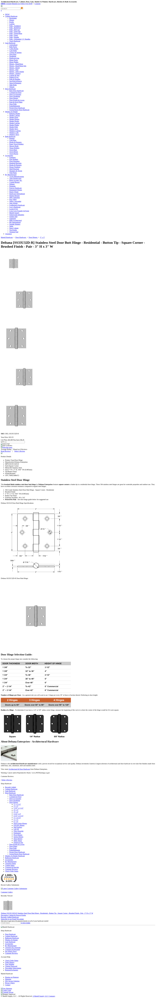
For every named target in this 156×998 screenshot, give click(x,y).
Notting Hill (13, 217)
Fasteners (12, 157)
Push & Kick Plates (15, 102)
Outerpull (12, 218)
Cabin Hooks (13, 49)
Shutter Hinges (14, 119)
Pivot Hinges (18, 835)
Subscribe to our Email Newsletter (12, 919)
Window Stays (14, 134)
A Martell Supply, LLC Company (44, 996)
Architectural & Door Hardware (19, 769)
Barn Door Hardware (16, 91)
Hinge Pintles (13, 62)
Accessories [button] (9, 155)
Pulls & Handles (14, 79)
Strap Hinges (18, 839)
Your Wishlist (9, 964)
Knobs (11, 22)
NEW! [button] (7, 14)
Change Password (11, 966)
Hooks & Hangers (15, 142)
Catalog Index (10, 865)
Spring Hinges (18, 837)
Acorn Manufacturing (16, 176)
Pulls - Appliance (15, 26)
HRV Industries (14, 197)
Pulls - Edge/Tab (14, 31)
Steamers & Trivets (15, 171)
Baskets (12, 138)
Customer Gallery (7, 892)
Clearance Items (10, 863)
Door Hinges (13, 98)
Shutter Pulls (13, 127)
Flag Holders (13, 159)
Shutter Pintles (14, 125)
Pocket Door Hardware (17, 108)
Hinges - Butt (13, 70)
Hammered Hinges (15, 190)
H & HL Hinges (19, 825)
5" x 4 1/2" (17, 818)
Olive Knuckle (18, 831)
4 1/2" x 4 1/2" (19, 816)
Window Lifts (14, 133)
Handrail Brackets (15, 163)
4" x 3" (16, 810)
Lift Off (16, 829)
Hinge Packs (13, 60)
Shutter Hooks (14, 121)
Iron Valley (13, 199)
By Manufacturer (11, 862)
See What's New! (11, 951)
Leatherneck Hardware (17, 205)
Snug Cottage (13, 228)
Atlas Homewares (15, 178)
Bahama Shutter (14, 113)
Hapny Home (13, 192)
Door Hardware (10, 793)
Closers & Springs (15, 52)
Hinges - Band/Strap (16, 64)
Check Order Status (11, 871)
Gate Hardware (10, 791)
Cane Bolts (13, 51)
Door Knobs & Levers (16, 100)
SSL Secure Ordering (12, 981)
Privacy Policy (10, 983)
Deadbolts (12, 56)
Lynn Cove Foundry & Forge (19, 211)
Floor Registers (14, 161)
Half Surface (18, 827)
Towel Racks (13, 154)
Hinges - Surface (15, 73)
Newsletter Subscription (13, 968)
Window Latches (15, 131)
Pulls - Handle (14, 37)
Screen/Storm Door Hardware (19, 110)
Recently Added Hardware (10, 917)
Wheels (11, 87)
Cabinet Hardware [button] (11, 16)
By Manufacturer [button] (11, 175)
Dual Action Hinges (20, 823)
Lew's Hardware (14, 207)
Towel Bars (13, 150)
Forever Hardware (15, 188)
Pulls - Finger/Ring (15, 33)
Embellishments (14, 106)
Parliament (17, 833)
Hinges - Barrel (14, 68)
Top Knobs (13, 230)
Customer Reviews (11, 869)
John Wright (13, 203)
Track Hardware (14, 41)
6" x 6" (16, 821)
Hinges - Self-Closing (16, 72)
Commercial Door (15, 93)
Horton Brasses (14, 196)
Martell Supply (14, 213)
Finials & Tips (18, 842)
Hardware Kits (14, 58)
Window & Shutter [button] (11, 112)
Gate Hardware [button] (10, 43)
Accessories (9, 860)
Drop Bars (12, 54)
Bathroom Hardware (12, 858)
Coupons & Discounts (12, 949)
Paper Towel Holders (16, 144)
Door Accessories (15, 94)
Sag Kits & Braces (15, 81)
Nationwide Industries (16, 215)
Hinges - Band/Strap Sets (17, 66)
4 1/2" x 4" (17, 814)
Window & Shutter (11, 940)
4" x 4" (16, 812)
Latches (12, 24)
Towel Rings (13, 152)
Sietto (11, 226)
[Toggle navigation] (2, 6)
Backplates (13, 18)
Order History (9, 962)
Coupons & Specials (12, 867)
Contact (7, 985)
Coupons (37, 4)
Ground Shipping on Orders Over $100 (16, 4)
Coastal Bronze (14, 182)
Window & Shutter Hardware (15, 856)
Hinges (11, 20)
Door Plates (13, 846)
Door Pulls (13, 104)
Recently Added (10, 787)
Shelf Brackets (14, 169)
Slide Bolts (13, 85)
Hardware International (17, 194)
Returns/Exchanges (11, 970)
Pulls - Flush (13, 35)
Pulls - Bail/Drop (15, 28)
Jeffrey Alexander (15, 201)
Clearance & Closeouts (12, 947)
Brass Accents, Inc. (15, 180)
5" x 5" (16, 820)
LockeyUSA (13, 209)
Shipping (8, 979)
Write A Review (19, 451)
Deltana (12, 184)
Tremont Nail (13, 232)
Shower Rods (13, 146)
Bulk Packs (13, 47)
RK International (15, 222)
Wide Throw (18, 841)
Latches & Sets (14, 75)
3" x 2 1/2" (17, 804)
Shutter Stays (13, 129)
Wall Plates (13, 173)
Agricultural (13, 45)
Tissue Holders (14, 148)
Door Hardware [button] (10, 89)
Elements (12, 186)
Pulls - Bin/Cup (14, 30)
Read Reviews (6, 451)
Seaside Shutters (14, 224)
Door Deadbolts (14, 96)
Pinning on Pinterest (12, 977)
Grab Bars (12, 140)
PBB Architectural (15, 220)
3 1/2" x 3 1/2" (19, 808)
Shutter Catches (14, 115)
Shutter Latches (14, 123)
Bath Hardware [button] (10, 136)
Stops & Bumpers (15, 83)
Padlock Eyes (13, 77)
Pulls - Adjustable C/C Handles (19, 39)
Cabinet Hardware (11, 789)
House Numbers (14, 167)
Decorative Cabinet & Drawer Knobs (13, 915)
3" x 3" (16, 806)
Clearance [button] (8, 234)
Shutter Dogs (13, 117)
